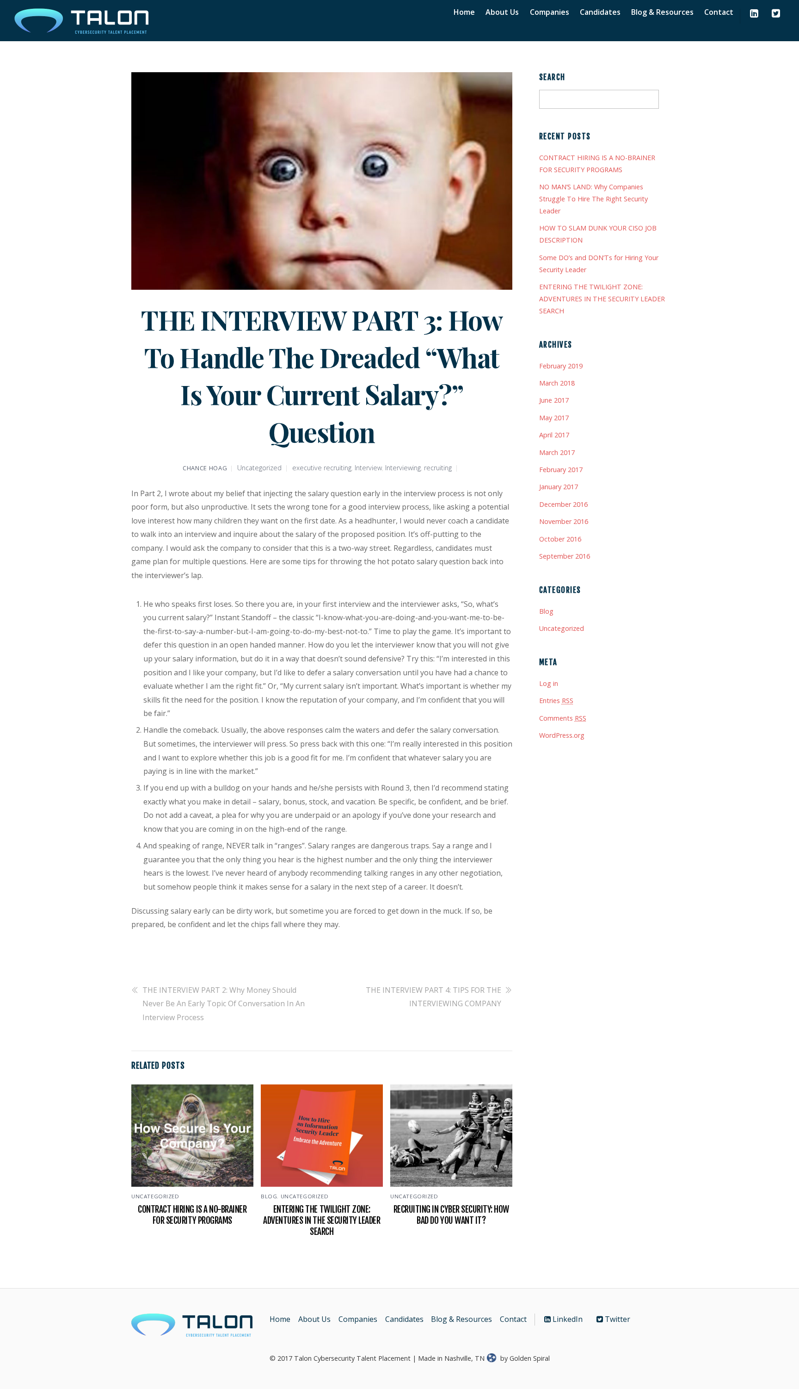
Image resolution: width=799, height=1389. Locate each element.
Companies (549, 12)
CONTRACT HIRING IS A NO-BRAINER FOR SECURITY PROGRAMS (192, 1215)
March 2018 (557, 383)
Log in (548, 683)
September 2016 (564, 556)
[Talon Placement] (82, 32)
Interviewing (403, 467)
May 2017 (554, 417)
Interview (368, 467)
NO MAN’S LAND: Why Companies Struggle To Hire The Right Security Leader (593, 198)
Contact (718, 12)
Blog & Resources (662, 12)
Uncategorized (259, 467)
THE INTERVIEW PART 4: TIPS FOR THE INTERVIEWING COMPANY (433, 997)
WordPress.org (561, 735)
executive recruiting (321, 467)
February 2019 (561, 365)
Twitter (616, 1319)
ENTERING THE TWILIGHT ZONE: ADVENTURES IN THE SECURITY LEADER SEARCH (321, 1220)
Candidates (600, 12)
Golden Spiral (530, 1358)
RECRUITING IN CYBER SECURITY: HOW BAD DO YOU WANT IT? (451, 1215)
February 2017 (561, 469)
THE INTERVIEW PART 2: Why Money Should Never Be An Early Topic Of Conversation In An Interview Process (223, 1003)
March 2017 (557, 452)
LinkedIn (567, 1319)
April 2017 (554, 434)
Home (464, 12)
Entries (556, 700)
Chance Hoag (205, 468)
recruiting (438, 467)
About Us (502, 12)
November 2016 (563, 521)
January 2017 (558, 486)
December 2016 (563, 504)
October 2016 (560, 539)
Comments (562, 718)
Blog (269, 1196)
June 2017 (554, 400)
